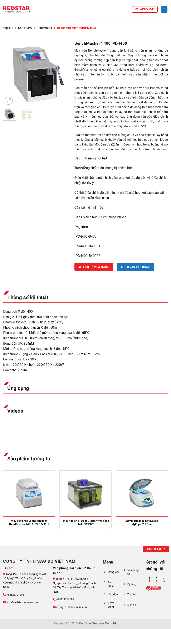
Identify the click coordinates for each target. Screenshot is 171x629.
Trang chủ (6, 28)
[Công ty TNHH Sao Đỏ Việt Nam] (16, 9)
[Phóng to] (9, 101)
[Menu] (164, 9)
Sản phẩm (25, 28)
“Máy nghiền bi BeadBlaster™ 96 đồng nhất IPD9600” (85, 522)
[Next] (61, 73)
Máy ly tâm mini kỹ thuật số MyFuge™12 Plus (141, 522)
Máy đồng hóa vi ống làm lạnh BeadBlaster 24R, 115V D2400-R (29, 522)
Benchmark (44, 28)
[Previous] (9, 73)
